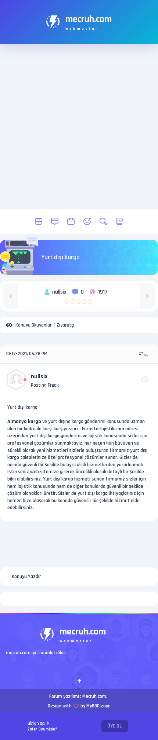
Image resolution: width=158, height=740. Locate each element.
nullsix (39, 376)
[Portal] (55, 221)
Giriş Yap (42, 726)
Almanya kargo (24, 421)
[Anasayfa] (38, 221)
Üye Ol (114, 726)
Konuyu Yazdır (26, 576)
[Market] (119, 221)
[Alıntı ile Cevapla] (146, 355)
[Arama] (103, 221)
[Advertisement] (79, 126)
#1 (141, 354)
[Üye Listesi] (87, 221)
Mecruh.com (94, 696)
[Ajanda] (71, 221)
